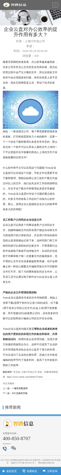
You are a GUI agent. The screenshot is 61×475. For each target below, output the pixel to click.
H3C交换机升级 (19, 393)
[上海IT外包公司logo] (16, 5)
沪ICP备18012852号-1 (26, 463)
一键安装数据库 (20, 388)
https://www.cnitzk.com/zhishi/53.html (25, 377)
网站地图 (42, 463)
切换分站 (50, 463)
